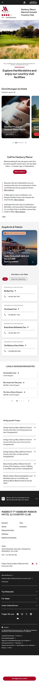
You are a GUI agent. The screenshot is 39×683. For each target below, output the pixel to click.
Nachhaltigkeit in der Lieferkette (25, 645)
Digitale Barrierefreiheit (8, 645)
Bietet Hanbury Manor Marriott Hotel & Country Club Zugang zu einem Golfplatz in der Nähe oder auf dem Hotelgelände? (18, 466)
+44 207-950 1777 (14, 333)
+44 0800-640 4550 (14, 351)
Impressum (23, 526)
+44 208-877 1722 (14, 315)
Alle (5, 279)
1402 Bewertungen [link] (11, 17)
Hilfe (9, 647)
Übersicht (5, 523)
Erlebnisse (5, 534)
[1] (17, 142)
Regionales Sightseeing (18, 279)
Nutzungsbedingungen (8, 638)
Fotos (21, 523)
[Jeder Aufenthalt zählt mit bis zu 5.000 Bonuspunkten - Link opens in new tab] (19, 247)
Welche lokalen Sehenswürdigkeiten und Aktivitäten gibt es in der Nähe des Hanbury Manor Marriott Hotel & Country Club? (17, 479)
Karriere (18, 635)
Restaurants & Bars (8, 530)
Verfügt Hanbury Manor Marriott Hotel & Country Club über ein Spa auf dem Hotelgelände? (17, 454)
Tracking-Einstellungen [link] (8, 635)
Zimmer (4, 526)
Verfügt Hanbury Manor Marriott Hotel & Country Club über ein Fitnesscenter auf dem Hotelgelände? (17, 430)
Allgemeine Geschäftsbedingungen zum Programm (16, 640)
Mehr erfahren (10, 134)
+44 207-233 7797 (14, 296)
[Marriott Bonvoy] (32, 2)
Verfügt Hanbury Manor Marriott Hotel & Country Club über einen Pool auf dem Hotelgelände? (17, 442)
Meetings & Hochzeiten (9, 537)
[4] (21, 142)
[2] (18, 142)
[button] (24, 2)
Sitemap (4, 647)
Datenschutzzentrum (7, 643)
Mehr (4, 216)
